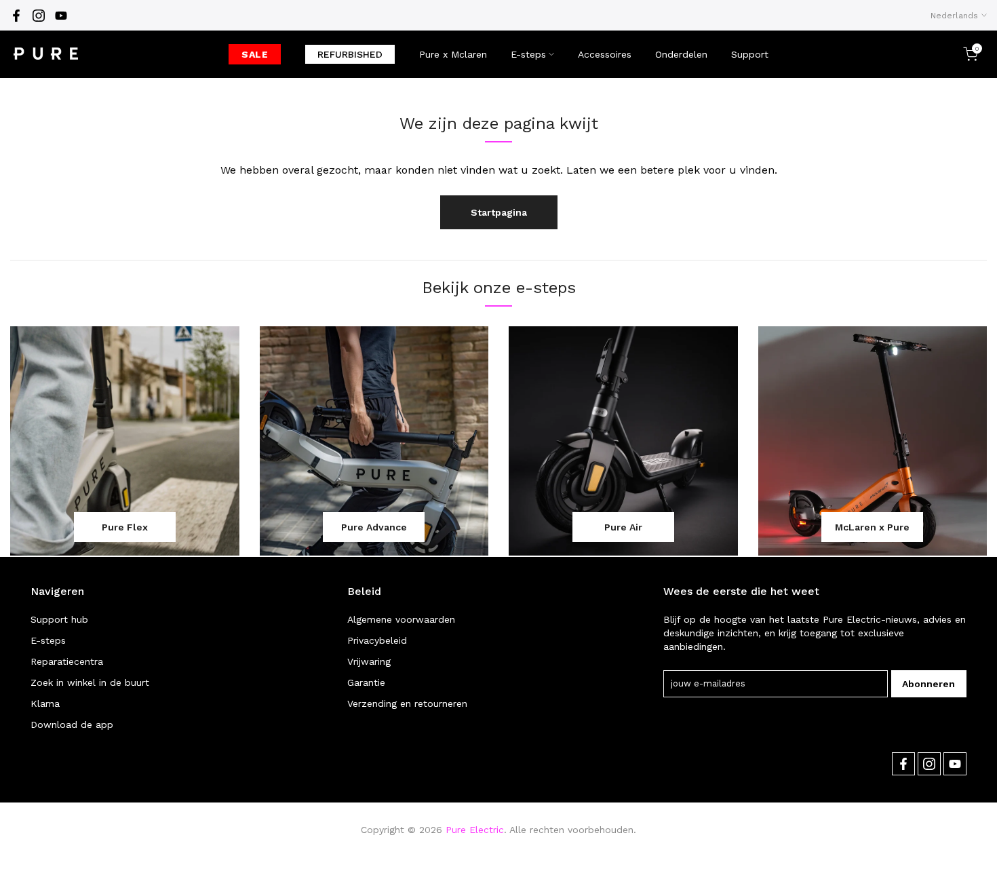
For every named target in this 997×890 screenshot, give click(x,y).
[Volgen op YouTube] (61, 15)
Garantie (366, 682)
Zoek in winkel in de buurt (90, 682)
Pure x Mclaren (453, 54)
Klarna (45, 703)
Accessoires (604, 54)
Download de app (72, 724)
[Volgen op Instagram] (39, 15)
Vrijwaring (369, 661)
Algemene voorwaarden (401, 619)
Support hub (59, 619)
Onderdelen (681, 54)
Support (749, 54)
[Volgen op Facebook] (16, 15)
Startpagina (499, 212)
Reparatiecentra (67, 661)
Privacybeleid (377, 640)
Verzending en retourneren (407, 703)
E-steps (528, 54)
